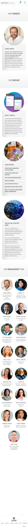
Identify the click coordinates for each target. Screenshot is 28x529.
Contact (12, 523)
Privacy (7, 523)
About (16, 523)
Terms (2, 523)
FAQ (20, 523)
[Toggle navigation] (25, 2)
